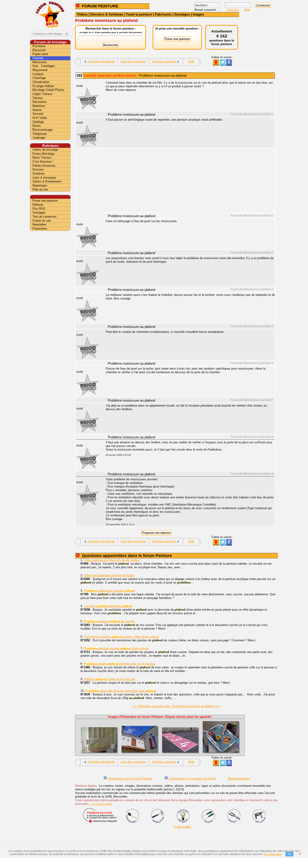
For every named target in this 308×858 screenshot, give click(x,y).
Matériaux (38, 106)
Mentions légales (239, 778)
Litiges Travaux (42, 94)
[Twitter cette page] (222, 65)
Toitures (37, 98)
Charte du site (41, 220)
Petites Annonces (43, 165)
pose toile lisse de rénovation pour (120, 690)
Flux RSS (38, 208)
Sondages (182, 14)
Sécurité (37, 113)
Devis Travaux (41, 157)
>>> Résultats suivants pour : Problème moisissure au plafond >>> (177, 706)
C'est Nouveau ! (42, 161)
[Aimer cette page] (229, 65)
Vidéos (82, 14)
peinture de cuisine (109, 621)
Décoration (39, 102)
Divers (36, 125)
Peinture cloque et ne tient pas (109, 679)
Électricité (39, 50)
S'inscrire (233, 10)
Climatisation (40, 82)
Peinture (37, 58)
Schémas (38, 173)
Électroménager (42, 129)
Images (198, 14)
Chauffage (39, 78)
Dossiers (38, 169)
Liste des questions (133, 61)
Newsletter (39, 224)
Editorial (37, 204)
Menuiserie (39, 62)
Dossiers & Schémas (106, 14)
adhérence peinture (109, 590)
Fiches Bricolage (43, 153)
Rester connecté (205, 10)
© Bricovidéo (182, 826)
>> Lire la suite (101, 803)
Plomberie (39, 46)
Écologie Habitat (43, 86)
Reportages (39, 185)
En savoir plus (272, 854)
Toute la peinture (139, 14)
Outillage (38, 122)
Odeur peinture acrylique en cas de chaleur (112, 560)
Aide (247, 10)
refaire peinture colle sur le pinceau (119, 663)
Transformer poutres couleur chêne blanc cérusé (121, 636)
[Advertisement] (188, 180)
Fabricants (163, 14)
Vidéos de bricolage (45, 149)
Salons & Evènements (47, 181)
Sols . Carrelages (43, 66)
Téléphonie (39, 134)
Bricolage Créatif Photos (48, 90)
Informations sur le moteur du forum (192, 778)
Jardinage (38, 137)
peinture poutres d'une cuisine (116, 648)
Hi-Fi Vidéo (39, 118)
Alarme (37, 110)
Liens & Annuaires (44, 177)
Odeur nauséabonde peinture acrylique (109, 575)
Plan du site (40, 189)
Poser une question (45, 200)
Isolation (38, 74)
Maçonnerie (40, 70)
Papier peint (40, 54)
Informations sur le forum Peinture (129, 778)
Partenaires (39, 228)
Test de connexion (44, 216)
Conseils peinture (108, 606)
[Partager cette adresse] (216, 65)
